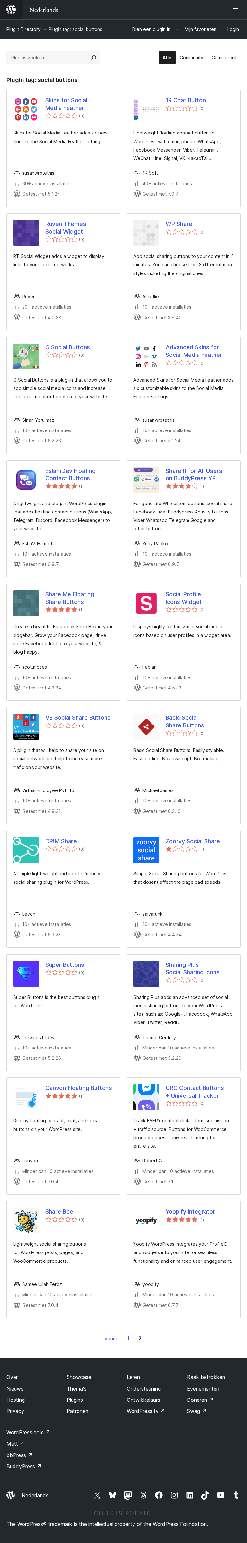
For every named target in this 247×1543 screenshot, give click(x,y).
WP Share (179, 223)
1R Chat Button (186, 100)
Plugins (75, 1400)
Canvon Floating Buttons (78, 1088)
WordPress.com (28, 1432)
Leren (133, 1377)
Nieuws (14, 1388)
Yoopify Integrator (190, 1211)
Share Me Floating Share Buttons (69, 598)
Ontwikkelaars (143, 1400)
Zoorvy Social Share (193, 841)
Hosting (15, 1400)
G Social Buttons (67, 347)
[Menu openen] (236, 9)
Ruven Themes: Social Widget (66, 227)
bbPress (19, 1455)
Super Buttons (64, 964)
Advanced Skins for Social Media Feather (194, 351)
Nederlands (35, 1495)
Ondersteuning (144, 1388)
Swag (196, 1411)
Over (12, 1377)
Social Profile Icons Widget (184, 598)
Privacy (15, 1411)
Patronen (77, 1411)
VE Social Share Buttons (78, 717)
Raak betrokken (206, 1377)
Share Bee (59, 1211)
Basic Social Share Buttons (185, 721)
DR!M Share (61, 841)
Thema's (77, 1388)
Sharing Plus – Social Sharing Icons (193, 968)
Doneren (200, 1400)
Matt (15, 1443)
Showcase (79, 1377)
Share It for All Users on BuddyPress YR (194, 474)
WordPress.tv (146, 1411)
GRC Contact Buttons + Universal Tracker (195, 1092)
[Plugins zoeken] (93, 57)
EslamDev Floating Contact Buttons (70, 474)
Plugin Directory (23, 29)
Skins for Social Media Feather (66, 104)
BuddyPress (23, 1466)
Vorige (112, 1338)
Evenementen (203, 1388)
